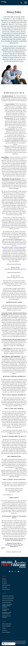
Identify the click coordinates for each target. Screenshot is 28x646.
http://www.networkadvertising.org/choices (15, 269)
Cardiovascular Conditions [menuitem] (5, 609)
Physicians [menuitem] (4, 587)
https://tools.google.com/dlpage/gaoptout (13, 239)
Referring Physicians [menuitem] (6, 623)
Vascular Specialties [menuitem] (6, 602)
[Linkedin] (12, 571)
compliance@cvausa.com (8, 468)
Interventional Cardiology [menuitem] (7, 596)
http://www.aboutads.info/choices (15, 277)
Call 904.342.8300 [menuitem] (6, 626)
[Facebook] (9, 571)
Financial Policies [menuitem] (6, 589)
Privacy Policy (19, 642)
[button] (8, 643)
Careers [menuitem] (4, 628)
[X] (15, 572)
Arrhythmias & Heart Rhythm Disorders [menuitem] (6, 613)
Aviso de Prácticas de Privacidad (18, 643)
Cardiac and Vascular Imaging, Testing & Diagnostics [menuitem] (7, 605)
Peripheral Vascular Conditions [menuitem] (6, 616)
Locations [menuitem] (4, 581)
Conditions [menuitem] (4, 583)
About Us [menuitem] (4, 578)
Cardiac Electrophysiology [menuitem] (8, 598)
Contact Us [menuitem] (4, 630)
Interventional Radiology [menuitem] (7, 600)
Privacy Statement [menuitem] (6, 632)
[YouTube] (18, 572)
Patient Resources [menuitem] (6, 585)
